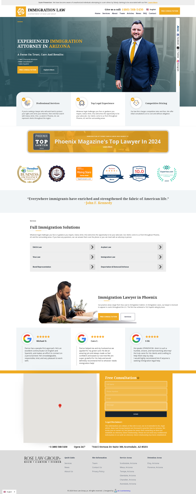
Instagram (178, 67)
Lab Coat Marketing (123, 491)
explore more (49, 70)
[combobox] (9, 492)
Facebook (178, 41)
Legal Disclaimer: (113, 422)
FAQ (145, 13)
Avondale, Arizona (128, 483)
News (138, 13)
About (115, 13)
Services (106, 13)
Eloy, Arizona (153, 463)
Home (97, 13)
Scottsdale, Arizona (128, 463)
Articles (130, 13)
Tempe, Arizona (127, 471)
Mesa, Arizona (126, 467)
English (9, 492)
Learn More (152, 2)
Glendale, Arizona (128, 475)
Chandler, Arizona (128, 479)
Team (122, 13)
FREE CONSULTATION (169, 11)
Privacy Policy (98, 471)
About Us (69, 471)
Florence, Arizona (155, 467)
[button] (151, 9)
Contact (152, 13)
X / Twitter (178, 53)
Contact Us (97, 467)
